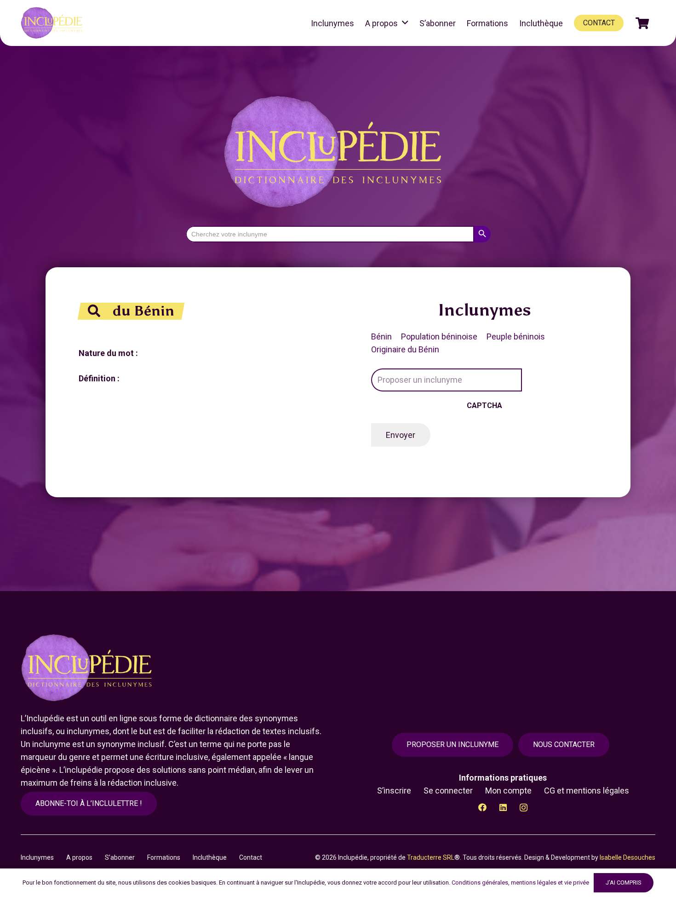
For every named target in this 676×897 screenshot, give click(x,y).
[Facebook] (482, 807)
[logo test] (53, 23)
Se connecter (448, 790)
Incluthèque (210, 857)
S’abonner (120, 857)
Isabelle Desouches (627, 857)
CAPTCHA (484, 405)
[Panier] (642, 23)
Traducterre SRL (430, 857)
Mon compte (508, 790)
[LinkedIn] (503, 807)
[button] (405, 23)
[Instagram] (523, 807)
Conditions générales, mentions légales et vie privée (520, 882)
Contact (250, 857)
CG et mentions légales (586, 790)
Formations (163, 857)
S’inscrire (394, 790)
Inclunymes (37, 857)
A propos (79, 857)
